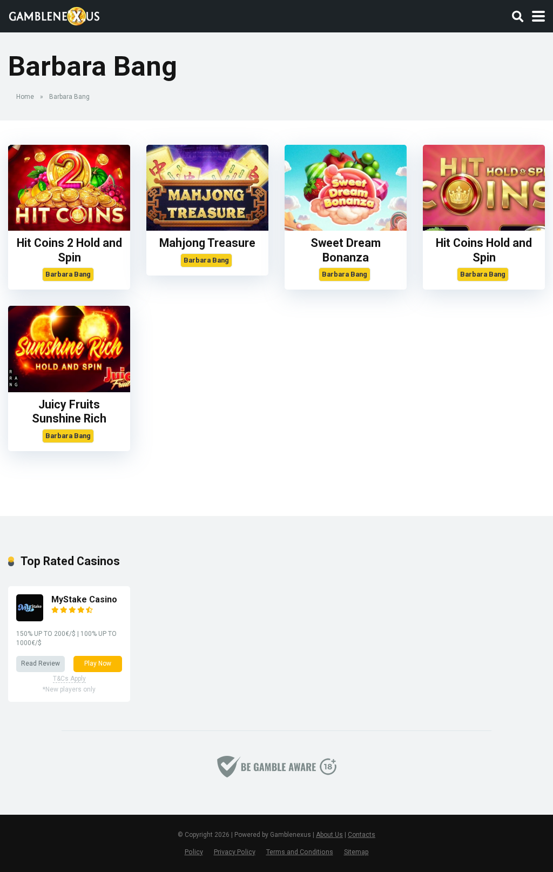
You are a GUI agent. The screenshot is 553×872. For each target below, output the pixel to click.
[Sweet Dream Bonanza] (346, 228)
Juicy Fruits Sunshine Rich (69, 412)
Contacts (361, 835)
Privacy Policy (234, 852)
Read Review (40, 663)
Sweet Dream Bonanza (346, 250)
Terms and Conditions (299, 852)
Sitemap (356, 852)
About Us (329, 835)
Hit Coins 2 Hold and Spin (69, 250)
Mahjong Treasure (207, 243)
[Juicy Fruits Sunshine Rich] (69, 389)
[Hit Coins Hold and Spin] (484, 228)
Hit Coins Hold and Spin (484, 250)
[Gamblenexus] (54, 15)
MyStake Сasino (84, 599)
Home (25, 96)
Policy (194, 852)
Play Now (97, 663)
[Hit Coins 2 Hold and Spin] (69, 228)
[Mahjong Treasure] (207, 228)
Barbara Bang (68, 274)
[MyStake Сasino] (29, 618)
